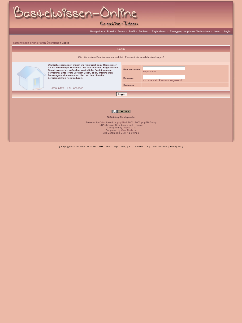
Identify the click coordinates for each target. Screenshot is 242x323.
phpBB (121, 122)
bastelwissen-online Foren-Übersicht (36, 42)
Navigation (96, 31)
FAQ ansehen (75, 88)
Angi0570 (128, 127)
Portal (110, 31)
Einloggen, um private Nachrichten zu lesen (195, 31)
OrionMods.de (129, 130)
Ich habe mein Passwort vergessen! (162, 80)
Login (227, 31)
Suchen (143, 31)
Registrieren (159, 31)
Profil (132, 31)
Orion (102, 122)
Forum (121, 31)
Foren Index (57, 88)
